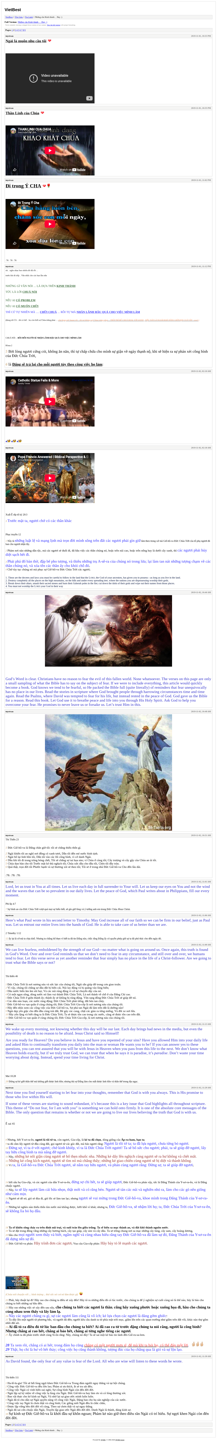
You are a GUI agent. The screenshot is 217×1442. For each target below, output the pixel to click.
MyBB (103, 1440)
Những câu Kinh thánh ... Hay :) (32, 22)
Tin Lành (29, 17)
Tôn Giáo (19, 17)
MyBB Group (119, 1440)
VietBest (13, 9)
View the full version (53, 25)
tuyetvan (9, 36)
